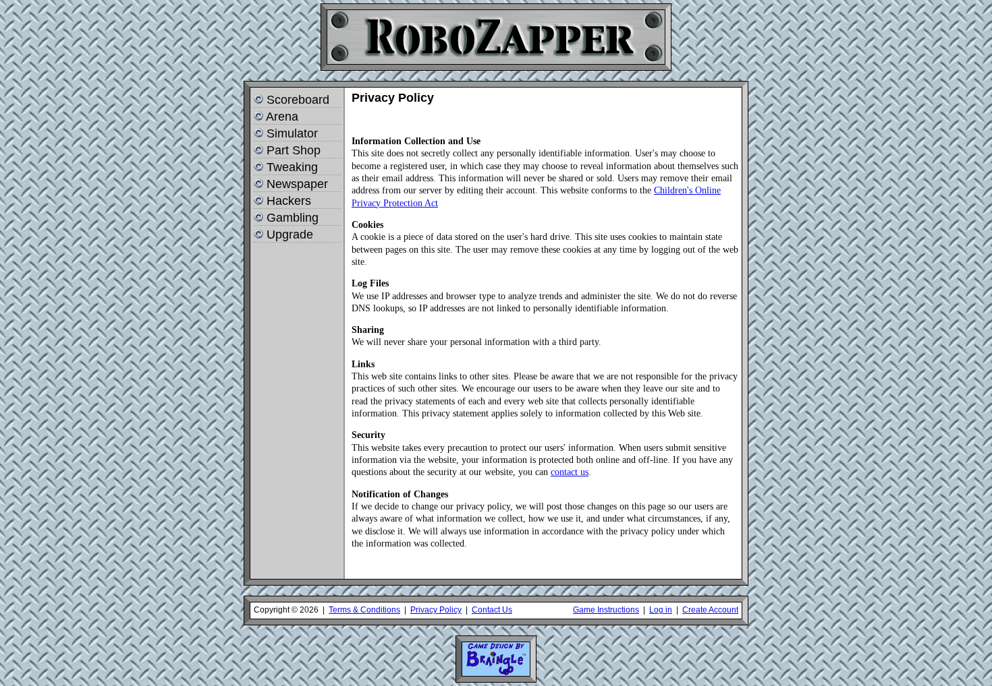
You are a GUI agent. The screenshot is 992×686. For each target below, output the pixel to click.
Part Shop (294, 150)
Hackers (289, 201)
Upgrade (290, 234)
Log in (660, 610)
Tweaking (292, 167)
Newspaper (297, 184)
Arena (282, 116)
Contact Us (492, 610)
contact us (569, 471)
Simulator (292, 133)
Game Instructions (606, 610)
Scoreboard (298, 99)
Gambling (293, 217)
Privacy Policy (436, 610)
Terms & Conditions (364, 610)
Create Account (710, 610)
